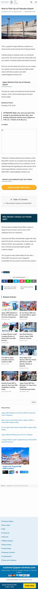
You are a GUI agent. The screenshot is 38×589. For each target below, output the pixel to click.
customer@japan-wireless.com (19, 567)
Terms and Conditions (9, 560)
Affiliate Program (7, 541)
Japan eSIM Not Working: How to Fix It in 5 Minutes (17, 434)
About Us (5, 537)
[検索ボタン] (31, 2)
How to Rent (6, 525)
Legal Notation (7, 556)
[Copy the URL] (34, 281)
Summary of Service (8, 552)
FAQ (3, 529)
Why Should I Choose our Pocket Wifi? (18, 203)
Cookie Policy (6, 548)
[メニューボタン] (36, 2)
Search (34, 402)
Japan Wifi (6, 272)
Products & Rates (7, 521)
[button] (4, 281)
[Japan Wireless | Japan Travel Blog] (5, 2)
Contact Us (5, 533)
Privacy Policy (6, 544)
